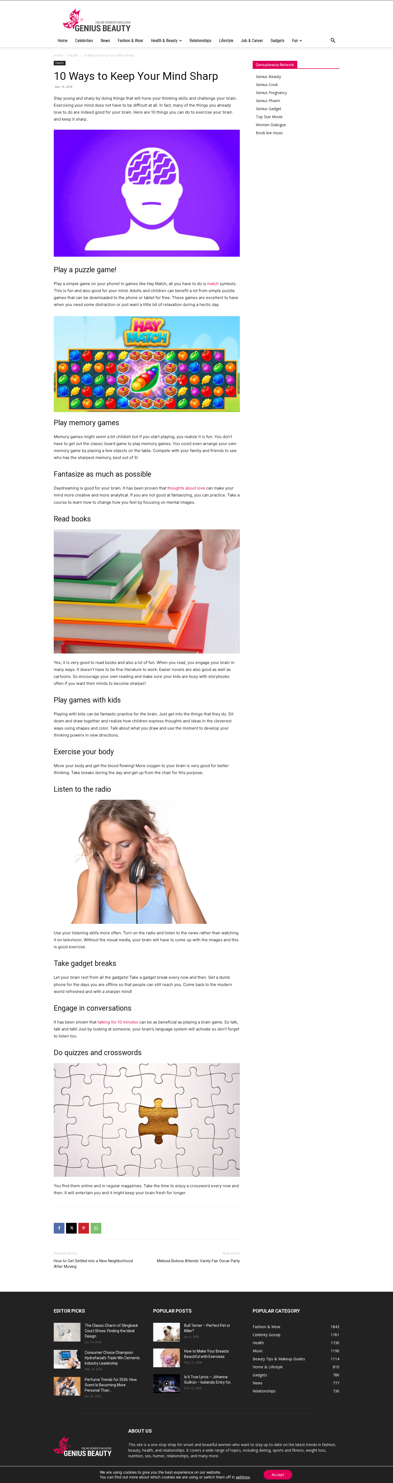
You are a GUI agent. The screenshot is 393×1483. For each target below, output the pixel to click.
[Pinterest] (83, 1228)
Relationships (200, 40)
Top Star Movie (269, 116)
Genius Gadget (268, 108)
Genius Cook (267, 84)
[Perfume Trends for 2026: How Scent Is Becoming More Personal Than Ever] (67, 1386)
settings (243, 1477)
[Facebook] (59, 1228)
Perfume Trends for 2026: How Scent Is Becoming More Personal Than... (111, 1384)
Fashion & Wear (130, 40)
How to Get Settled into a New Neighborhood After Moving (93, 1263)
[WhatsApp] (96, 1228)
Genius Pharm (268, 100)
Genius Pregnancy (271, 92)
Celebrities (84, 40)
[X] (71, 1228)
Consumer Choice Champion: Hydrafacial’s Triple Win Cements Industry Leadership (112, 1357)
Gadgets (277, 40)
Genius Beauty (268, 76)
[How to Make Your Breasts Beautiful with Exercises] (166, 1357)
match (213, 283)
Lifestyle (226, 40)
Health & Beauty (164, 40)
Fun (295, 40)
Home (62, 40)
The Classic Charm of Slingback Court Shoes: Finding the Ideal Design (111, 1330)
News (105, 40)
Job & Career (252, 40)
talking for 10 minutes (118, 1022)
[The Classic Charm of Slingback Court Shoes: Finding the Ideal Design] (67, 1332)
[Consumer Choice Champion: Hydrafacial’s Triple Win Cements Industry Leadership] (67, 1359)
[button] (332, 41)
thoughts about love (186, 488)
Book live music (269, 132)
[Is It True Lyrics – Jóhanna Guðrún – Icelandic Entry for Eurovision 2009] (166, 1383)
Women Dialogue (271, 124)
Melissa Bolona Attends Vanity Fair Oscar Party (198, 1260)
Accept (278, 1474)
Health (73, 55)
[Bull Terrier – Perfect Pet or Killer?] (166, 1332)
